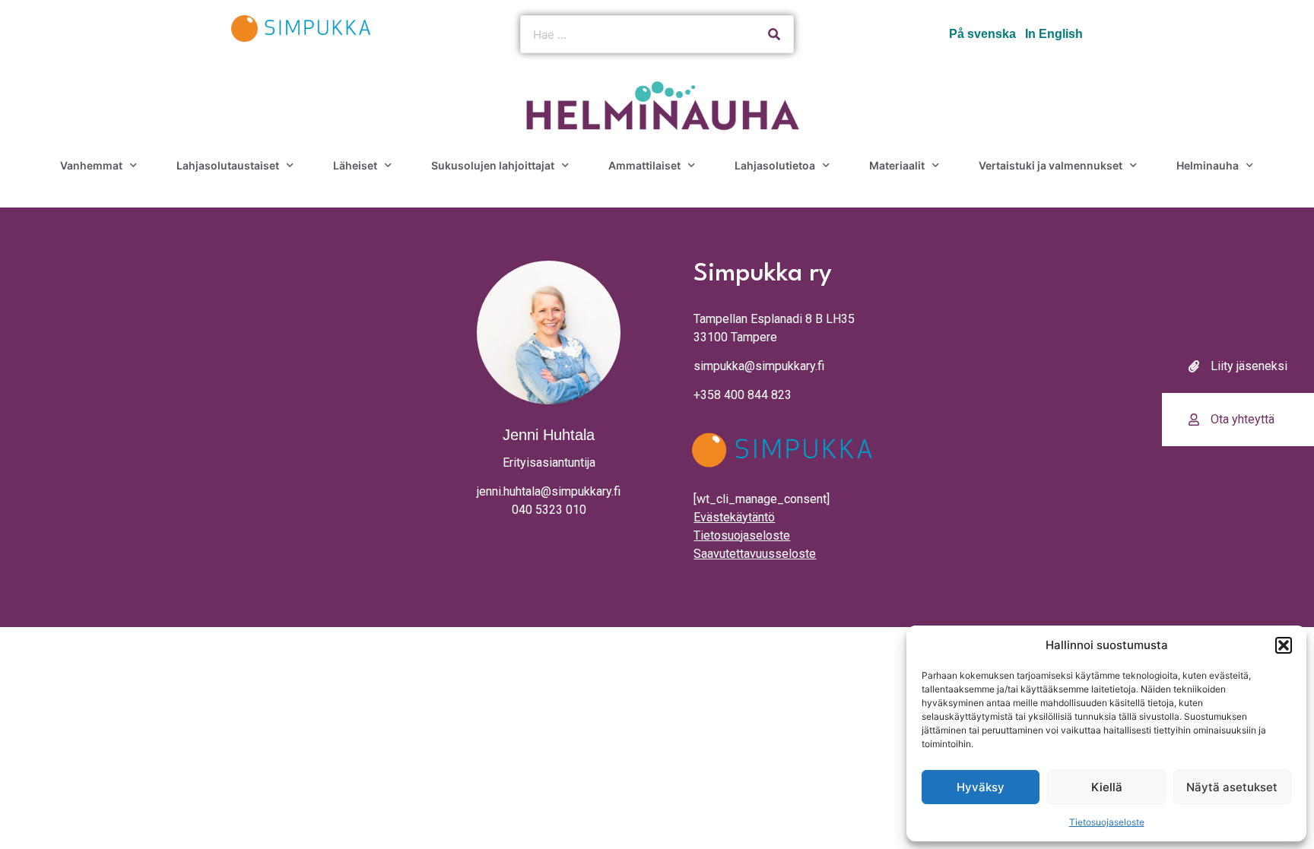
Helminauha (1207, 165)
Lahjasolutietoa (775, 165)
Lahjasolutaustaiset (227, 165)
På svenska (982, 33)
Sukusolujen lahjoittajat (492, 165)
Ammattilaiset (644, 165)
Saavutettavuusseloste (755, 553)
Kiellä (1106, 787)
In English (1054, 33)
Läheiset (355, 165)
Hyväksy (981, 787)
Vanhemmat (91, 165)
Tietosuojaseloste (1106, 822)
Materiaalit (897, 165)
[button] (1283, 645)
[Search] (774, 34)
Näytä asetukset (1232, 787)
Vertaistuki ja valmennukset (1050, 165)
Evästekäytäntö (734, 517)
